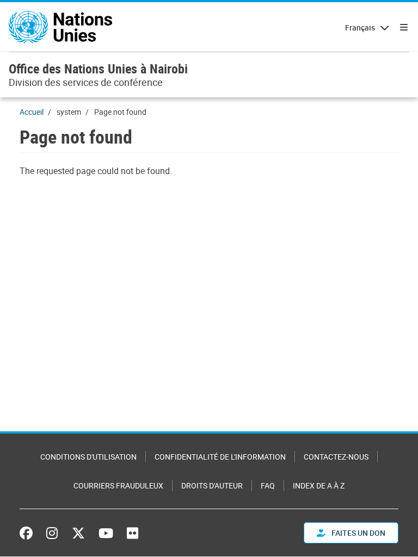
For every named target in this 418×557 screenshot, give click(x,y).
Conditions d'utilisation (88, 456)
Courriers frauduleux (118, 485)
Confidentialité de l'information (220, 456)
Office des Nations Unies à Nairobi (98, 68)
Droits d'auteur (212, 485)
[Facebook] (29, 533)
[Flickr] (132, 533)
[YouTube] (106, 533)
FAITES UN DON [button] (357, 533)
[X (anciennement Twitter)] (78, 533)
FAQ (268, 485)
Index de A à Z (319, 485)
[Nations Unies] (60, 27)
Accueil (32, 112)
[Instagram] (52, 533)
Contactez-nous (336, 456)
